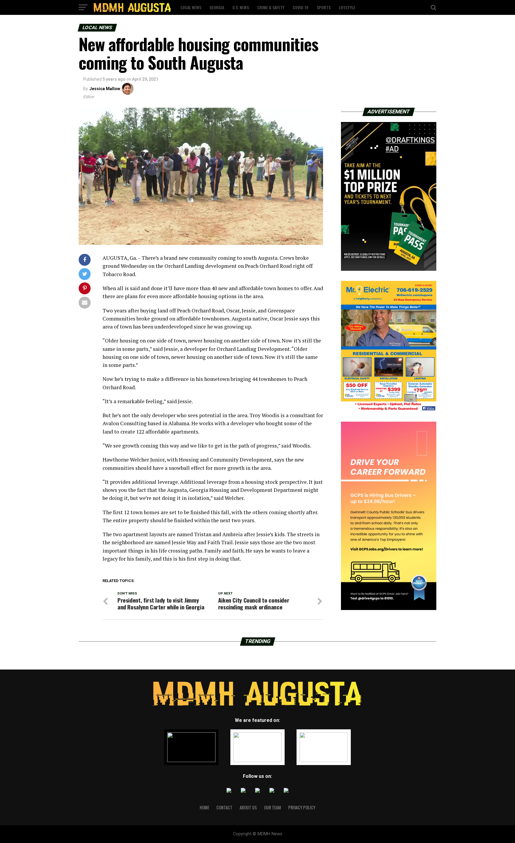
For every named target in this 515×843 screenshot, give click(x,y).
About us (248, 807)
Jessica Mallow (104, 88)
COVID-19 (300, 7)
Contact (224, 807)
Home (204, 807)
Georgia (217, 7)
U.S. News (240, 7)
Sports (324, 7)
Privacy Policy (301, 807)
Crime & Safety (270, 7)
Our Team (272, 807)
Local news (191, 7)
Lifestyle (347, 7)
